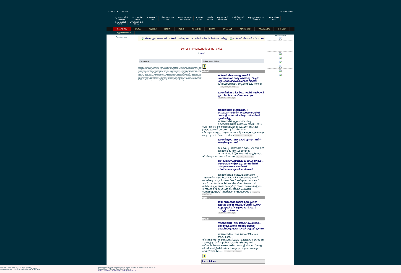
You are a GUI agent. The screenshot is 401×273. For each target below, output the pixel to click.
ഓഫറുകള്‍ (152, 17)
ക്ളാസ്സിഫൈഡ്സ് (256, 17)
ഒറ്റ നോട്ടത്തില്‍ (121, 17)
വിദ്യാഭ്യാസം (167, 17)
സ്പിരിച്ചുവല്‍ (238, 17)
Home (100, 270)
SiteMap (124, 270)
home (201, 53)
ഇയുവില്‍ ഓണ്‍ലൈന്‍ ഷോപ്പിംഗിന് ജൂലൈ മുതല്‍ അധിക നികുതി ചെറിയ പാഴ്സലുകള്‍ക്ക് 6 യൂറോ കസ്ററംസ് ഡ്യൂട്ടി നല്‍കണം (239, 206)
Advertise (107, 270)
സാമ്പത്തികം (137, 17)
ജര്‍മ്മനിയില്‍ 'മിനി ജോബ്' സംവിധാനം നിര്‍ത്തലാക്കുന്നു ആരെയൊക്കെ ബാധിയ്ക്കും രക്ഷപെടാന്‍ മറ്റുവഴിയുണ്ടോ (241, 226)
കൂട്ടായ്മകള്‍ (222, 17)
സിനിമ (210, 17)
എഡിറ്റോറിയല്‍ (136, 22)
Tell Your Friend (286, 11)
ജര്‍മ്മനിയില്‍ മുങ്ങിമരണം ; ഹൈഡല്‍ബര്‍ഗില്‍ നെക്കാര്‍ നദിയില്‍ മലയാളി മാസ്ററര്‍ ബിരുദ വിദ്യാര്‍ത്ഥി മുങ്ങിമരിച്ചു (239, 114)
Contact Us (132, 270)
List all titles (209, 261)
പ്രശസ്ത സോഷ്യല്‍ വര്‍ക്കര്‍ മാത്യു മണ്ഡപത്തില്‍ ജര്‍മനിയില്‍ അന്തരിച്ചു (186, 38)
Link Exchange (115, 270)
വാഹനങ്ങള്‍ (120, 22)
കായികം (199, 17)
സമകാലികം (273, 17)
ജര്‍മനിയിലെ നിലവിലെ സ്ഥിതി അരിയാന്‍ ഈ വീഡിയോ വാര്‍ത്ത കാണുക (241, 94)
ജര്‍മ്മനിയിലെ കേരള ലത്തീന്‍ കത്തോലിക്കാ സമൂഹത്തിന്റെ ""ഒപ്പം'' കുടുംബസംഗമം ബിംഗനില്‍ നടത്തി (238, 78)
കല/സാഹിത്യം (185, 17)
